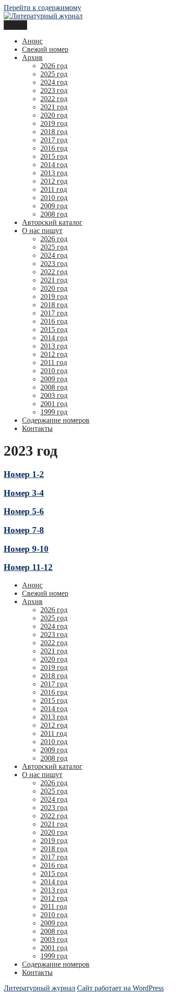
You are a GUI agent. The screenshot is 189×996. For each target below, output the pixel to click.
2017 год (53, 140)
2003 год (53, 395)
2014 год (53, 165)
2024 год (53, 82)
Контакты (37, 428)
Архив (32, 57)
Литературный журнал (39, 988)
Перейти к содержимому (42, 7)
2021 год (53, 107)
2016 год (53, 148)
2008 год (53, 214)
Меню (15, 25)
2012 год (53, 181)
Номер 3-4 (24, 493)
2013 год (53, 173)
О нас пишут (42, 230)
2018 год (53, 132)
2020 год (53, 115)
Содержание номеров (55, 420)
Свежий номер (45, 49)
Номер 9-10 (26, 549)
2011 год (53, 189)
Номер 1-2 (24, 474)
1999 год (53, 412)
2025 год (53, 74)
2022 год (53, 99)
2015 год (53, 156)
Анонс (32, 41)
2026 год (53, 66)
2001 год (53, 404)
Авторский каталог (52, 222)
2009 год (53, 206)
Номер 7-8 (24, 530)
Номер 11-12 (28, 567)
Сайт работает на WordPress (120, 988)
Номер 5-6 (24, 511)
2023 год (53, 90)
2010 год (53, 197)
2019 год (53, 123)
